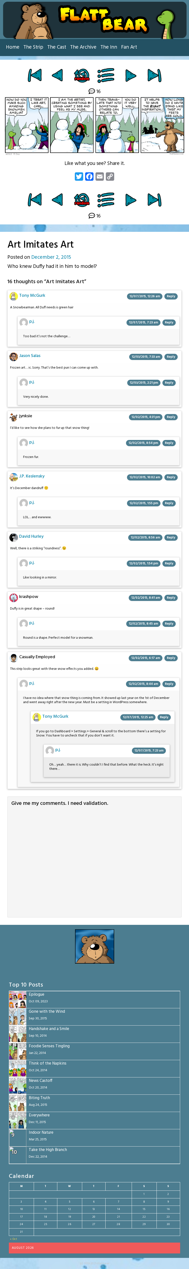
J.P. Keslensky (32, 476)
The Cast (56, 47)
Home (12, 47)
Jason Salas (29, 355)
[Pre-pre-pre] (58, 75)
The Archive (83, 47)
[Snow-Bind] (131, 75)
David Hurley (31, 536)
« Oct (13, 1239)
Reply (171, 296)
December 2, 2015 (51, 257)
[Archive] (106, 75)
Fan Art (129, 47)
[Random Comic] (81, 75)
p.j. (31, 321)
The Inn (108, 47)
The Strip (33, 47)
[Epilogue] (154, 75)
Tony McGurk (32, 295)
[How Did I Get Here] (34, 75)
